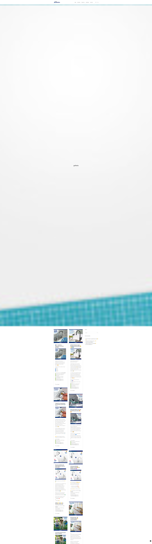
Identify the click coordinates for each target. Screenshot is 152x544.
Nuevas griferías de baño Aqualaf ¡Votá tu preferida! (60, 466)
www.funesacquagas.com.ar (60, 443)
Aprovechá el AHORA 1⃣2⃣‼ (89, 344)
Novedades (87, 2)
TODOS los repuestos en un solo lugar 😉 (91, 343)
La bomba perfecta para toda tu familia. (60, 533)
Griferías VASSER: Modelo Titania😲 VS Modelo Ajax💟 (75, 467)
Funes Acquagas (63, 372)
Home (75, 2)
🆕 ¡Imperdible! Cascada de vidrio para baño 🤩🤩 (75, 410)
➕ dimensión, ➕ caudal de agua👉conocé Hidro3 (74, 518)
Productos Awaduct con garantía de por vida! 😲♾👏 (92, 339)
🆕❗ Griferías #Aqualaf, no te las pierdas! (59, 346)
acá (60, 502)
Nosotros (78, 2)
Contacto (91, 2)
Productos (83, 2)
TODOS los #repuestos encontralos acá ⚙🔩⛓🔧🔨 (60, 404)
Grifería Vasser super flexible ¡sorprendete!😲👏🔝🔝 (75, 346)
